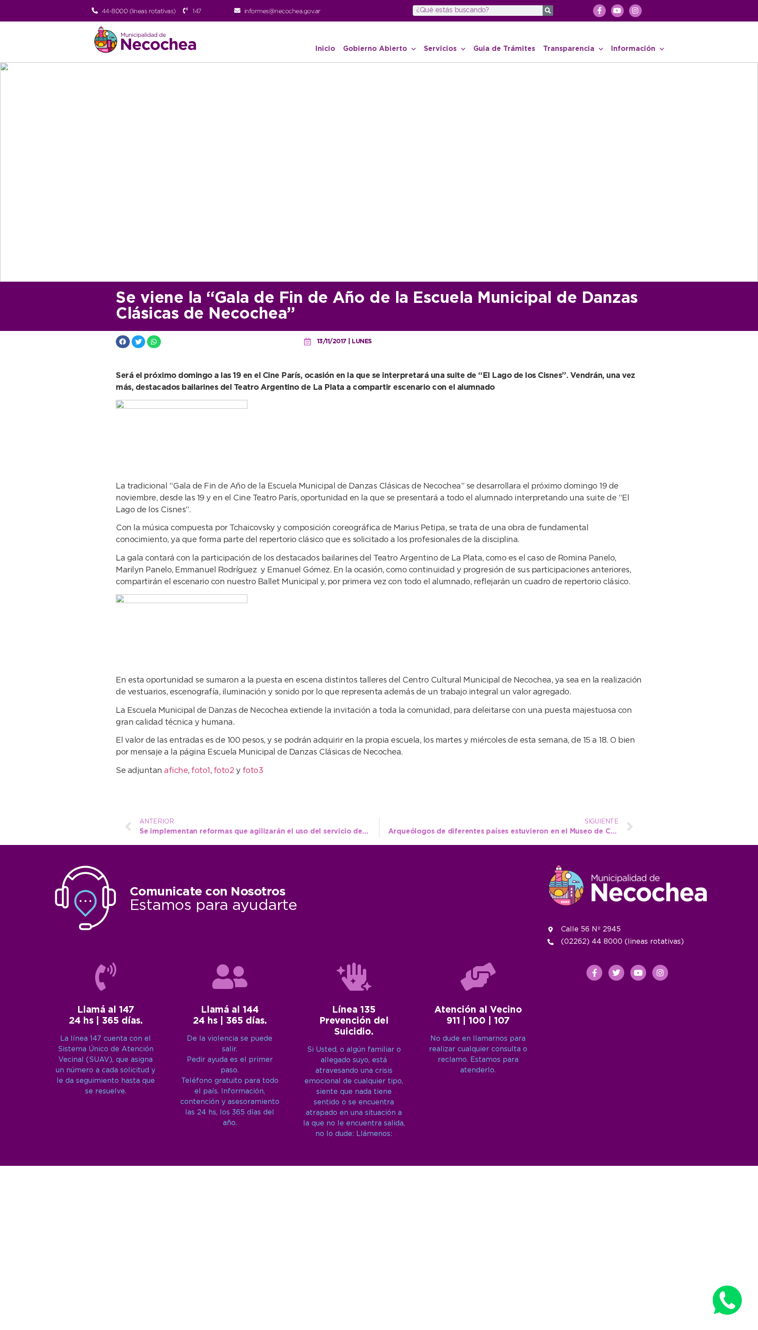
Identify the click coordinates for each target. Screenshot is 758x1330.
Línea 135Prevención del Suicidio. (354, 1021)
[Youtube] (617, 10)
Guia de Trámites (504, 49)
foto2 (225, 770)
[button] (123, 341)
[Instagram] (635, 10)
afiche (176, 770)
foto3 (253, 770)
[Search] (548, 10)
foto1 (200, 770)
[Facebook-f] (599, 10)
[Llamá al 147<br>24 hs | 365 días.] (106, 977)
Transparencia (568, 49)
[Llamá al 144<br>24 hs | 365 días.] (230, 977)
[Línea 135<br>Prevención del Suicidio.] (354, 977)
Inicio (325, 49)
